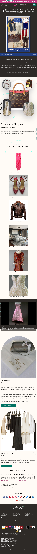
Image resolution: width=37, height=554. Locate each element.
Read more (3, 480)
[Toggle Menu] (34, 4)
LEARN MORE (5, 466)
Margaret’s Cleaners (4, 5)
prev (3, 317)
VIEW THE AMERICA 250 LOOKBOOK (7, 54)
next (34, 317)
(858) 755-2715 (3, 521)
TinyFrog (25, 549)
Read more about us (5, 136)
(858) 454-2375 (15, 515)
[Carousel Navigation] (18, 317)
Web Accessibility (13, 549)
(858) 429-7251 (3, 515)
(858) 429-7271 (27, 515)
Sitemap (18, 549)
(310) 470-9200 (15, 521)
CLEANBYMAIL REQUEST (7, 405)
